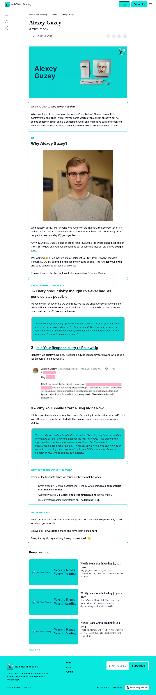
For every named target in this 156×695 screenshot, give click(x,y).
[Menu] (150, 4)
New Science (114, 261)
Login (124, 4)
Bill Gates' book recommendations (76, 495)
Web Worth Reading (38, 14)
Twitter (35, 246)
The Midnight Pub (89, 500)
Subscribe (139, 4)
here (94, 530)
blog (113, 242)
